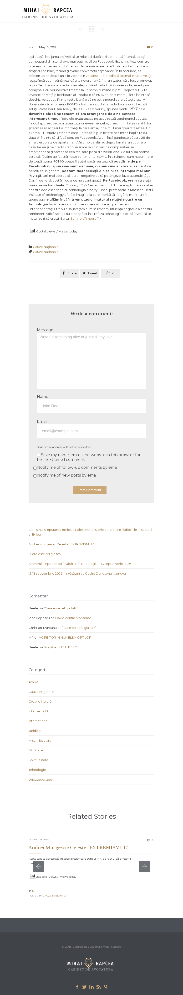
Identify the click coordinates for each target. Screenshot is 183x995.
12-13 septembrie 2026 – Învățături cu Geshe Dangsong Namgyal (78, 573)
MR (31, 47)
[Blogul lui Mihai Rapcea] (49, 11)
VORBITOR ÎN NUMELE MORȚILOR (65, 637)
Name (42, 396)
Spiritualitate (38, 760)
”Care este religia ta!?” (46, 554)
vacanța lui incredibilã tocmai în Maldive (116, 76)
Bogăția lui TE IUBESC (60, 647)
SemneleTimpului (83, 218)
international (38, 721)
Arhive (33, 682)
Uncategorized (40, 779)
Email (42, 421)
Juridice (35, 731)
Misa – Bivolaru (40, 740)
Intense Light (38, 711)
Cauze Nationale (46, 252)
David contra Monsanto (73, 618)
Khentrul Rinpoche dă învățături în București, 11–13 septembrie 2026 (80, 564)
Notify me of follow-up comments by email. (78, 467)
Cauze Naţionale (46, 247)
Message (45, 330)
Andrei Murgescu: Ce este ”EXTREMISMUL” (61, 544)
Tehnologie (37, 770)
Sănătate (36, 750)
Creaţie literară (40, 701)
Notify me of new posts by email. (67, 475)
